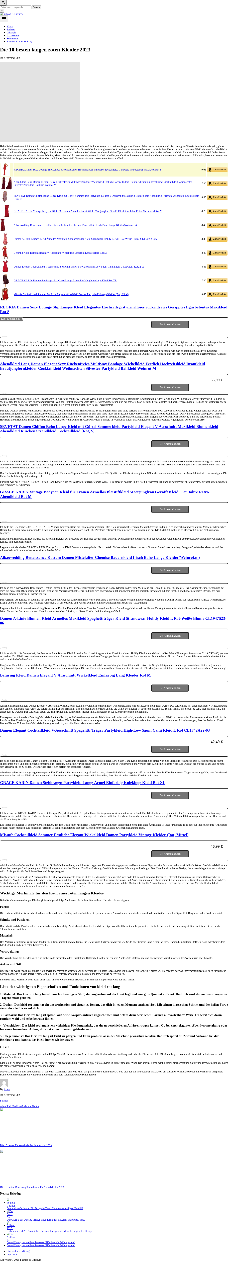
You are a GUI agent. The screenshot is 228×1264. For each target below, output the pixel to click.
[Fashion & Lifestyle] (12, 14)
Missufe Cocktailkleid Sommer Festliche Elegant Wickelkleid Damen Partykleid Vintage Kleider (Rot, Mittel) (71, 294)
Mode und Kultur (30, 1106)
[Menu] (4, 19)
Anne (7, 1089)
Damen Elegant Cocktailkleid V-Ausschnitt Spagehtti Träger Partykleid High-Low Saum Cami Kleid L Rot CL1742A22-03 (79, 266)
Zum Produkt (219, 169)
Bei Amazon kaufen (170, 324)
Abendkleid (6, 1106)
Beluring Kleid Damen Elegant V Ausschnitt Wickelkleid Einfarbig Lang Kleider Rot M (60, 252)
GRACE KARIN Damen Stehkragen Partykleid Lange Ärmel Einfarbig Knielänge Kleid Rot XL (65, 280)
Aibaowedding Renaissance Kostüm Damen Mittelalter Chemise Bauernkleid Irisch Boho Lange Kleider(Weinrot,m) (75, 225)
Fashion (4, 1100)
